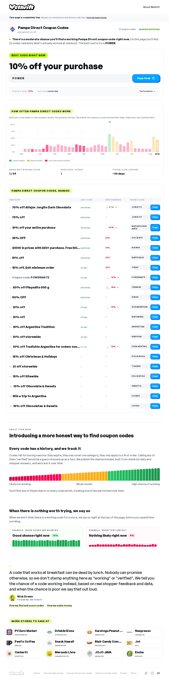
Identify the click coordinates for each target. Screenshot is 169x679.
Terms (133, 673)
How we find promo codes (79, 673)
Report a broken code (106, 673)
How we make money (97, 17)
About (37, 673)
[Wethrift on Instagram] (152, 673)
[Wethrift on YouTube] (158, 673)
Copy (155, 207)
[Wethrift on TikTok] (146, 673)
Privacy (123, 673)
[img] (84, 139)
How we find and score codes (26, 605)
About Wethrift (151, 7)
